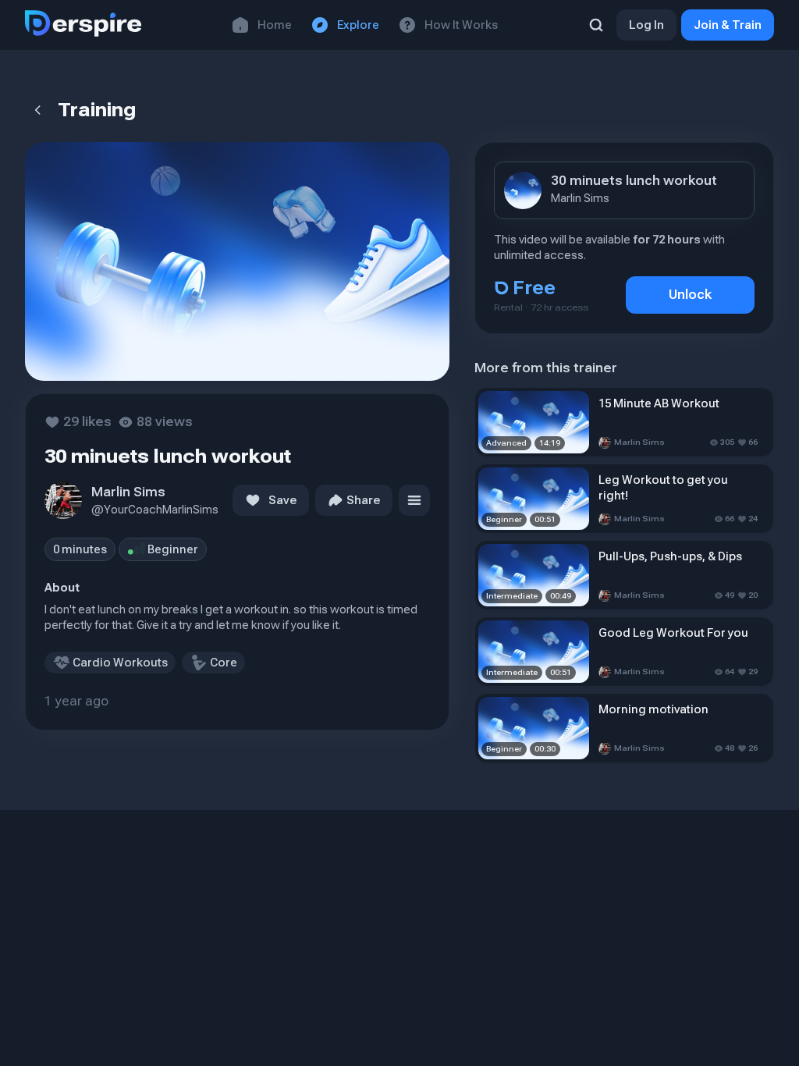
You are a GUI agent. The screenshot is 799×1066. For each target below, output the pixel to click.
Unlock (690, 294)
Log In (646, 25)
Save (282, 500)
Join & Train (728, 25)
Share (363, 500)
